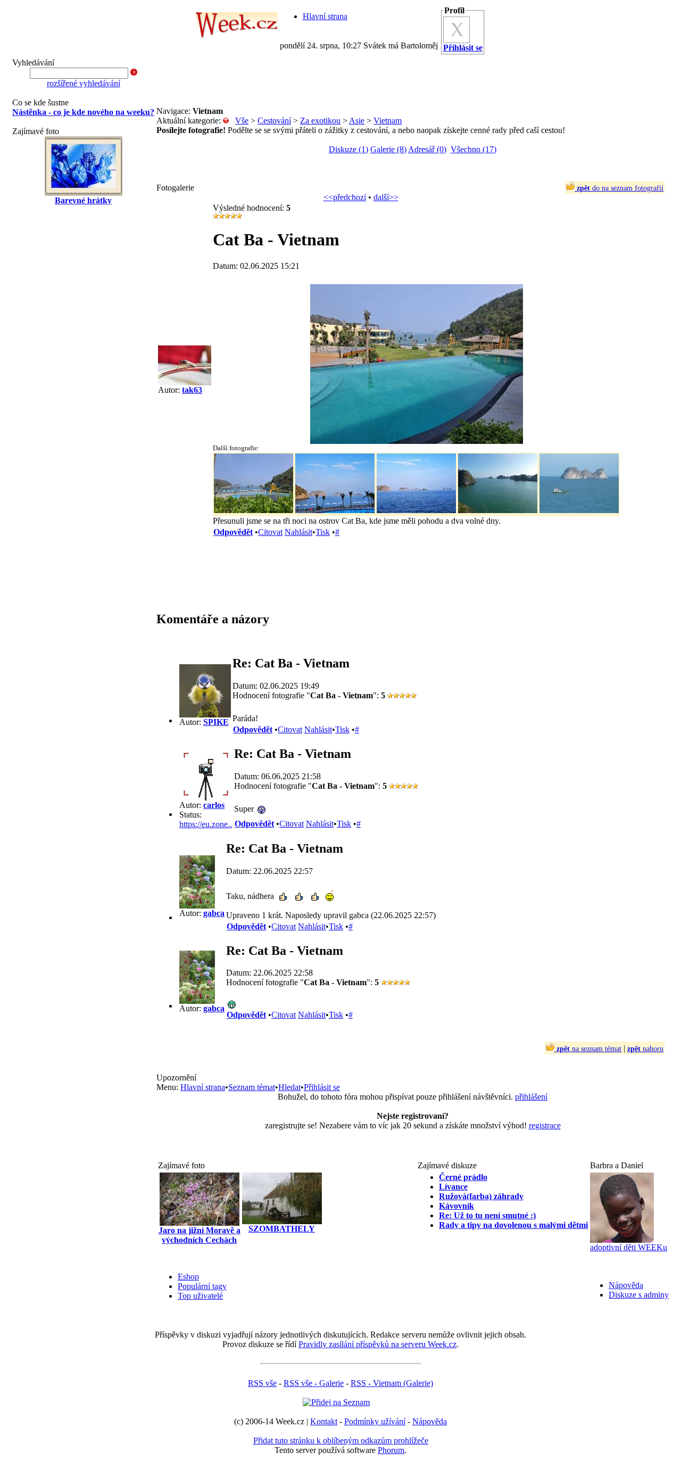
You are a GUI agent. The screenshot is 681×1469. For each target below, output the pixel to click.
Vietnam (387, 120)
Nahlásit (298, 532)
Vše (241, 120)
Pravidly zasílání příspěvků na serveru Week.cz (377, 1344)
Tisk (322, 532)
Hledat (289, 1087)
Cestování (274, 120)
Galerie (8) (388, 149)
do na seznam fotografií (620, 188)
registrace (545, 1125)
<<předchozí (344, 197)
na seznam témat (589, 1049)
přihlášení (531, 1096)
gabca (214, 913)
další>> (385, 197)
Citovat (270, 532)
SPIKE (216, 722)
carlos (214, 805)
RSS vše (262, 1383)
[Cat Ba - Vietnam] (416, 440)
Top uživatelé (200, 1295)
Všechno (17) (473, 149)
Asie (356, 120)
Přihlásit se (322, 1087)
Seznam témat (251, 1087)
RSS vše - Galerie (314, 1383)
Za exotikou (320, 120)
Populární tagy (202, 1286)
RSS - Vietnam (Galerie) (392, 1383)
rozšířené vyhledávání (83, 83)
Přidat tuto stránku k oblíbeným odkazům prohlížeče (340, 1440)
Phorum (391, 1450)
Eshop (188, 1276)
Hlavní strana (325, 16)
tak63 (192, 389)
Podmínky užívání (374, 1421)
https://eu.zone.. (205, 824)
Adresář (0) (427, 149)
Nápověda (626, 1285)
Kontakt (323, 1421)
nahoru (645, 1049)
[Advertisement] (83, 384)
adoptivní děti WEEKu (628, 1247)
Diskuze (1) (348, 149)
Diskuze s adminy (639, 1294)
